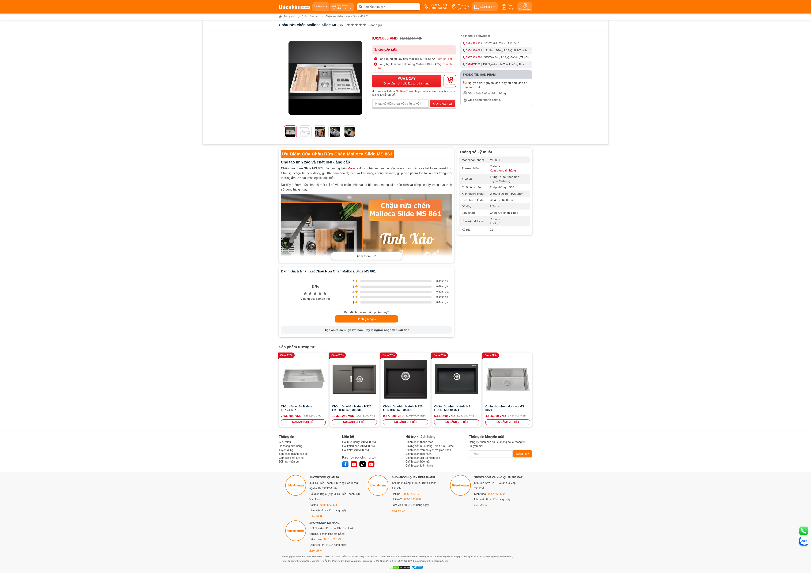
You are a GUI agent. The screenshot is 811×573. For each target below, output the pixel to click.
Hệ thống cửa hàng (290, 446)
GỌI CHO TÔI (442, 103)
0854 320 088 (474, 50)
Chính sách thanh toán (419, 442)
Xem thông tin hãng (503, 170)
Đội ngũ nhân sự (289, 461)
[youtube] (354, 464)
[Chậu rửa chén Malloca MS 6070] (507, 379)
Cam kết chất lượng (291, 457)
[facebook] (345, 464)
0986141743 (368, 442)
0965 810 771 (412, 493)
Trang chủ (289, 16)
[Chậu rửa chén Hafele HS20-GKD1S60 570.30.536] (354, 379)
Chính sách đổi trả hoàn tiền (423, 457)
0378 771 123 (332, 539)
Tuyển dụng (286, 450)
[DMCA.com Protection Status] (399, 567)
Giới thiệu (285, 442)
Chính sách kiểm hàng (419, 465)
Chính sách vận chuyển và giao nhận (428, 450)
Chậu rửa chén (310, 16)
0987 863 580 (474, 57)
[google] (371, 464)
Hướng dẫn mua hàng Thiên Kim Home (430, 446)
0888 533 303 (474, 43)
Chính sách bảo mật (418, 461)
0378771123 (473, 64)
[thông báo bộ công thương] (417, 567)
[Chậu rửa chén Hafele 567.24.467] (303, 379)
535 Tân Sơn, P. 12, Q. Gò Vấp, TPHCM (506, 57)
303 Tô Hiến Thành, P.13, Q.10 (501, 43)
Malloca (352, 168)
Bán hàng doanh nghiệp (293, 453)
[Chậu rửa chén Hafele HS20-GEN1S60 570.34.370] (405, 379)
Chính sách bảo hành (418, 453)
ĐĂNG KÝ (522, 454)
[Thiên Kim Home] (294, 7)
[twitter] (362, 464)
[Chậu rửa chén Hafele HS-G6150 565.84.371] (456, 379)
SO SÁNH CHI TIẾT (303, 422)
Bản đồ (314, 516)
